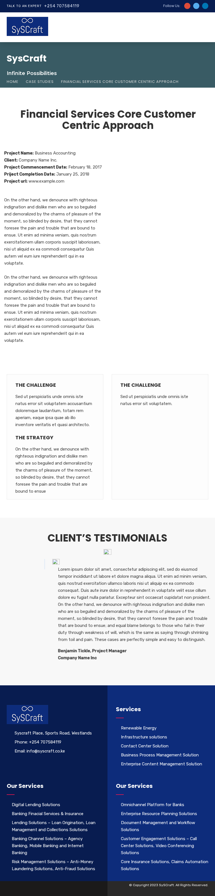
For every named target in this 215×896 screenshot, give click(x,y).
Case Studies (40, 81)
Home (12, 81)
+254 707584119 (62, 6)
